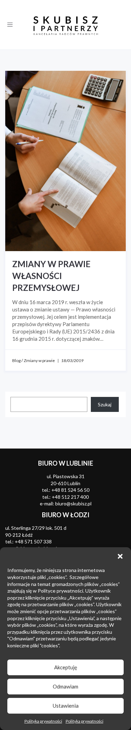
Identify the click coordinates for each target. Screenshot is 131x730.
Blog (16, 360)
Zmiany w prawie (39, 360)
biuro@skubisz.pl (73, 503)
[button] (120, 556)
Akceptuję (65, 667)
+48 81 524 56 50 (70, 490)
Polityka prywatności (43, 721)
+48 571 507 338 (33, 541)
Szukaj (104, 404)
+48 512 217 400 (70, 497)
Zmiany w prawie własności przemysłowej (51, 275)
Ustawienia (66, 705)
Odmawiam (65, 686)
